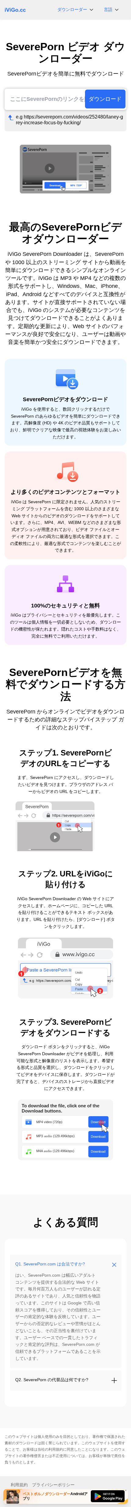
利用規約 (55, 1449)
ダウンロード (105, 99)
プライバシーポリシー (53, 1484)
